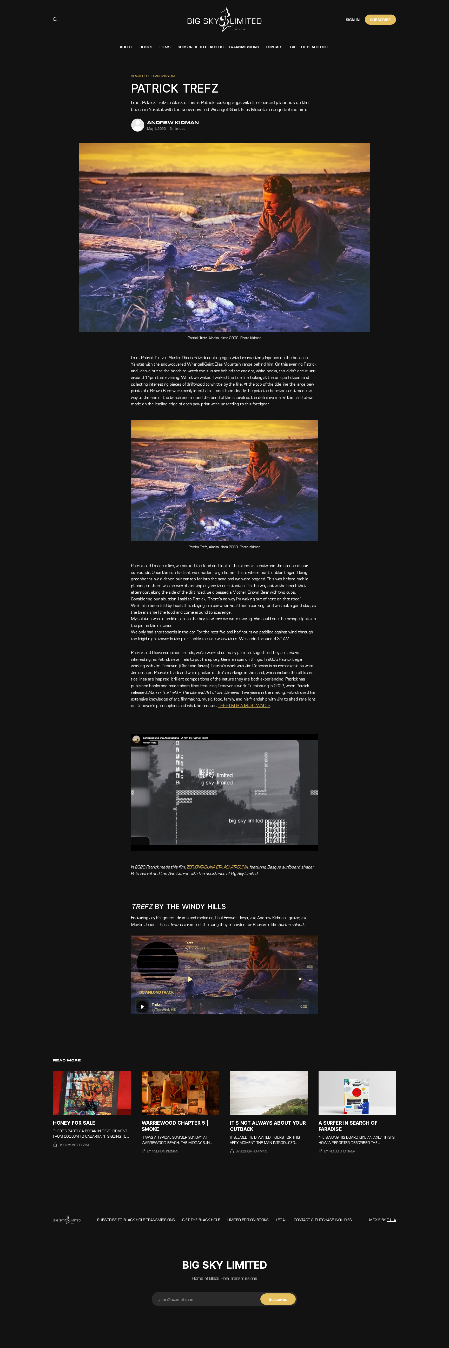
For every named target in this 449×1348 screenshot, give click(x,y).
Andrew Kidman (173, 122)
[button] (189, 979)
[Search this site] (55, 19)
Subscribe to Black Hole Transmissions (218, 46)
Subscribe (380, 19)
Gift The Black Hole (309, 46)
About (126, 46)
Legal (281, 1219)
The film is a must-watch (244, 705)
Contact (274, 46)
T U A (391, 1219)
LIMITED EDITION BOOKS (248, 1219)
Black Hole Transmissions (153, 76)
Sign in (353, 19)
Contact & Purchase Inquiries (323, 1219)
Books (146, 46)
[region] (224, 1006)
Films (165, 46)
